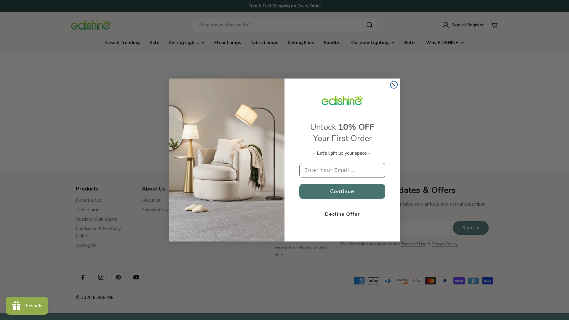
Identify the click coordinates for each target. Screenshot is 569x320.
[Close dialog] (393, 84)
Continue (342, 191)
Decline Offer (342, 214)
